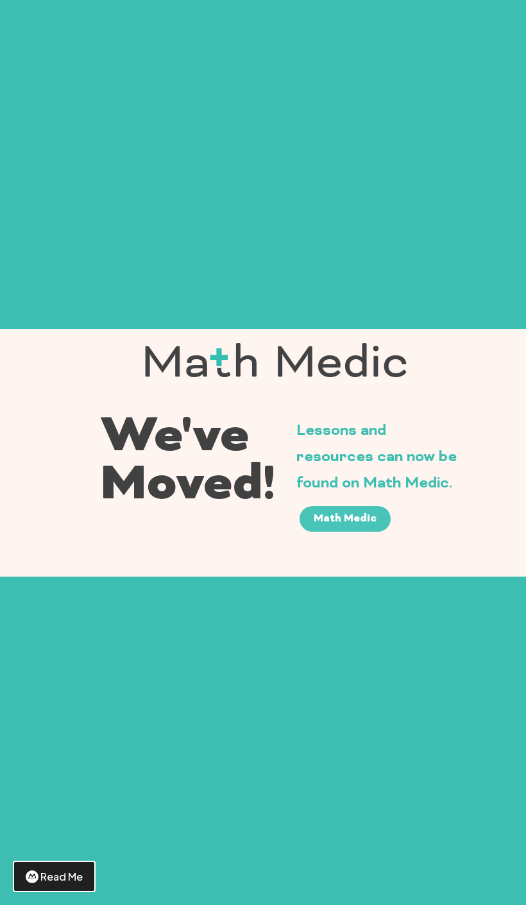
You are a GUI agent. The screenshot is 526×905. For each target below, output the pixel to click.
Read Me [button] (61, 876)
